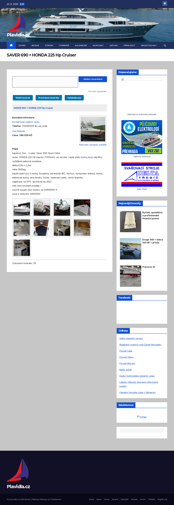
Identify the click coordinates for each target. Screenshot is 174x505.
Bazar (35, 45)
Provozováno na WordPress (19, 499)
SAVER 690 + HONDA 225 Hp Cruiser (33, 108)
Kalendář (81, 45)
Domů (22, 45)
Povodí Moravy (127, 363)
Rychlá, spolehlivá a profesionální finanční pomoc (152, 215)
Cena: (15, 135)
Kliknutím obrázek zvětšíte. (93, 144)
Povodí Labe (125, 351)
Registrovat (149, 45)
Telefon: (16, 126)
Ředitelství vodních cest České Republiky (140, 344)
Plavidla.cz (18, 35)
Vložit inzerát (22, 97)
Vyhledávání (74, 97)
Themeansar (55, 499)
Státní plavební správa (131, 338)
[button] (165, 45)
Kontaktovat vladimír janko (26, 122)
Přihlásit (129, 45)
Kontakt (98, 45)
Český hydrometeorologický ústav (137, 376)
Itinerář (64, 45)
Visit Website (18, 131)
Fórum (49, 45)
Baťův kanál (125, 369)
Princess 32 (148, 267)
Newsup (43, 499)
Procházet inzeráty (48, 97)
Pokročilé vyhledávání (97, 91)
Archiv (114, 45)
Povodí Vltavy (126, 357)
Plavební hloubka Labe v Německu (137, 392)
